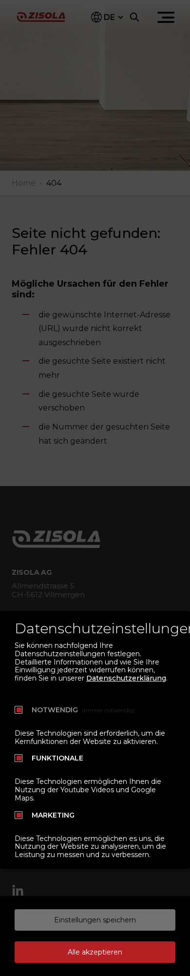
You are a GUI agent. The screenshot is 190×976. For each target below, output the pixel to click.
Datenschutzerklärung (126, 678)
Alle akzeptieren (95, 952)
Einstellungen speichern (95, 920)
